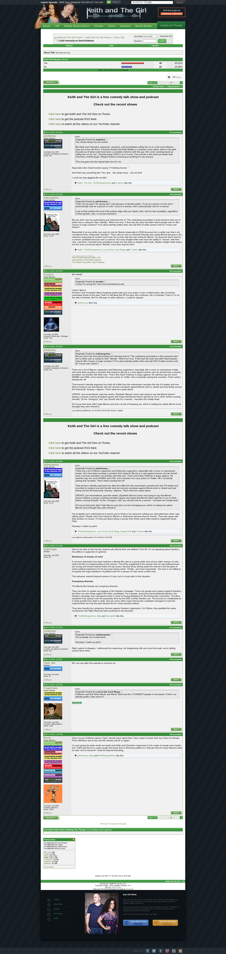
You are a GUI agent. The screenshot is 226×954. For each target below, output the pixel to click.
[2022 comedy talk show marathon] (53, 205)
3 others (140, 531)
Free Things (58, 914)
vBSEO (114, 887)
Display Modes (174, 87)
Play (114, 2)
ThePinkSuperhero (102, 183)
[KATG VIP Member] (53, 146)
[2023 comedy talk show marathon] (53, 282)
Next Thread (120, 824)
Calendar (155, 46)
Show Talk (119, 37)
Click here (55, 114)
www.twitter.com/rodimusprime (86, 260)
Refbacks (47, 863)
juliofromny (50, 136)
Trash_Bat (49, 663)
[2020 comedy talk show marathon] (53, 291)
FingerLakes (50, 688)
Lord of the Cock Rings (114, 249)
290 (175, 77)
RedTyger (130, 889)
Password (137, 41)
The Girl (87, 183)
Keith (79, 183)
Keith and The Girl (172, 881)
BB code (47, 852)
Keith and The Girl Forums (70, 37)
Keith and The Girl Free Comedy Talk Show (116, 13)
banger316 (126, 531)
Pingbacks (48, 861)
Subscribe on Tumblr (160, 951)
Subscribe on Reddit (174, 951)
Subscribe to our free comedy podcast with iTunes (136, 923)
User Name (138, 36)
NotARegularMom (107, 755)
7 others (134, 249)
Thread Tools (158, 87)
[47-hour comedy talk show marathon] (53, 309)
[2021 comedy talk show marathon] (53, 286)
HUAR (56, 918)
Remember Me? (166, 36)
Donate (56, 909)
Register (69, 46)
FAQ (111, 46)
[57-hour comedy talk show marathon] (53, 773)
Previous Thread (107, 824)
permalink (177, 132)
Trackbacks (48, 860)
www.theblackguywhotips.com (86, 257)
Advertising (58, 904)
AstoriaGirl (111, 616)
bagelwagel (50, 549)
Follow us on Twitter (154, 951)
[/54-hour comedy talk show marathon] (53, 143)
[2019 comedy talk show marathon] (53, 296)
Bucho (47, 738)
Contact (56, 899)
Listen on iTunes (171, 25)
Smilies (46, 854)
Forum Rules (49, 867)
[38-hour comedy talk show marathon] (53, 777)
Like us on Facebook (147, 951)
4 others (120, 183)
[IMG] (46, 856)
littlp (99, 616)
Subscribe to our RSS (180, 951)
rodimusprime (51, 198)
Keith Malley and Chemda (59, 15)
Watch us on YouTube (167, 951)
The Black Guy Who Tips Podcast (88, 262)
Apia (91, 755)
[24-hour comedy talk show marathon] (53, 300)
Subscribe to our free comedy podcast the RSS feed (165, 923)
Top (183, 881)
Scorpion (49, 274)
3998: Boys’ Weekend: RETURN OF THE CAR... (81, 2)
